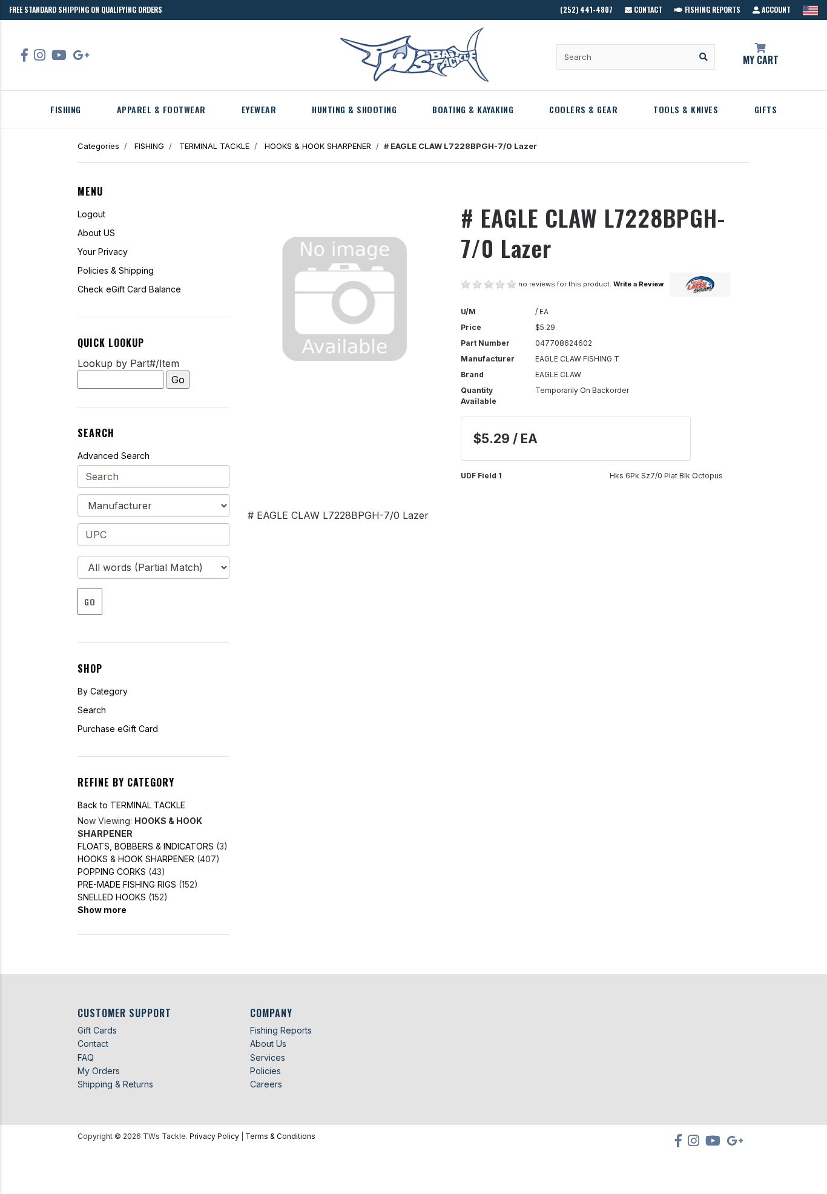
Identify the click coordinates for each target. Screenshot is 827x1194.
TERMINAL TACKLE (214, 146)
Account (775, 9)
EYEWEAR (259, 109)
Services (267, 1057)
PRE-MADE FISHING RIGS (126, 884)
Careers (266, 1084)
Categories (98, 146)
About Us (268, 1043)
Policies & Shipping (115, 270)
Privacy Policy (214, 1136)
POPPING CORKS (111, 871)
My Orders (98, 1071)
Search (91, 710)
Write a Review (638, 284)
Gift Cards (97, 1030)
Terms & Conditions (280, 1136)
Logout (91, 214)
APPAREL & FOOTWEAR (161, 109)
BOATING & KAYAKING (472, 109)
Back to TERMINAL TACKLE (131, 805)
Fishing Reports (711, 9)
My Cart (761, 60)
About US (96, 233)
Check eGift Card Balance (129, 289)
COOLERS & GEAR (583, 109)
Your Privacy (102, 251)
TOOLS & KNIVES (685, 109)
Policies (265, 1071)
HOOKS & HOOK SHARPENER (318, 146)
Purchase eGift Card (117, 729)
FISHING (65, 109)
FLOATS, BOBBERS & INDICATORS (145, 846)
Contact (647, 9)
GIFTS (765, 109)
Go (90, 601)
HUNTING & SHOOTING (354, 109)
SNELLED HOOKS (111, 897)
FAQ (85, 1057)
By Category (102, 691)
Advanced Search (113, 455)
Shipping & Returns (115, 1084)
